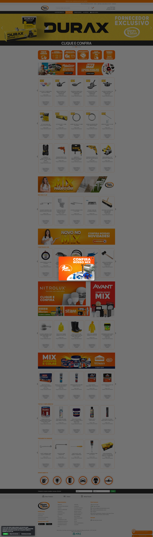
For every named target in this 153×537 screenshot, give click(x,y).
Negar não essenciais (14, 533)
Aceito (5, 533)
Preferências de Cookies (26, 533)
